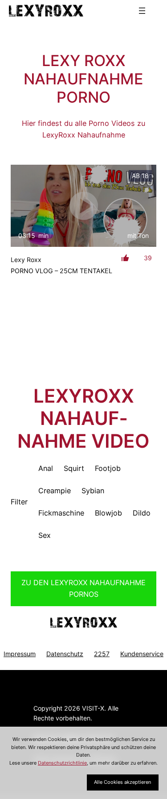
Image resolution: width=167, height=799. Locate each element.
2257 (102, 654)
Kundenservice (141, 654)
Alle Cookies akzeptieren (122, 782)
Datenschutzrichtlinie (62, 763)
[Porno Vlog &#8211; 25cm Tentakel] (83, 206)
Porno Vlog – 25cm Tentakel (61, 271)
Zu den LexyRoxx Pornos (83, 588)
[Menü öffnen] (142, 10)
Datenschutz (64, 654)
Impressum (20, 654)
